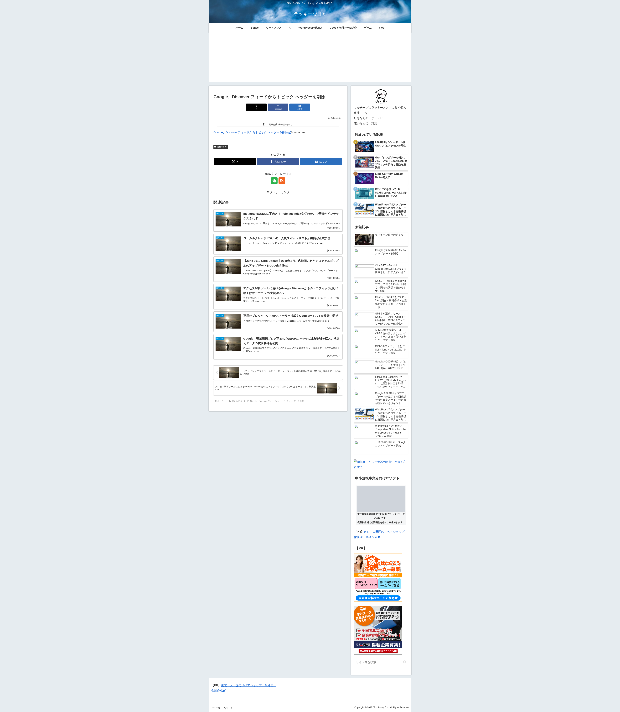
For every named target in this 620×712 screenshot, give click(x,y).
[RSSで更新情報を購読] (282, 180)
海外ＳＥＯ (222, 147)
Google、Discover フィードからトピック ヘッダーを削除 (250, 132)
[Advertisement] (310, 59)
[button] (405, 662)
